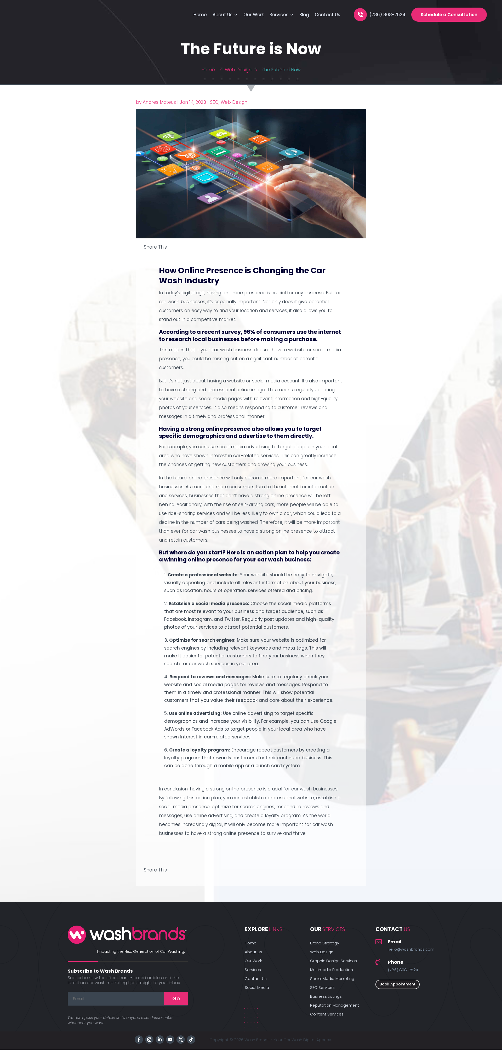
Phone (395, 962)
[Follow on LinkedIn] (160, 1039)
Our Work (253, 15)
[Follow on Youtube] (170, 1039)
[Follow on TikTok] (191, 1039)
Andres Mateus (159, 102)
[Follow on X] (180, 1039)
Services (279, 15)
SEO (214, 102)
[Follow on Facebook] (139, 1039)
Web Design (234, 102)
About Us (222, 15)
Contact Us (327, 15)
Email (394, 941)
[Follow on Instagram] (149, 1039)
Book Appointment (397, 984)
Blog (304, 15)
